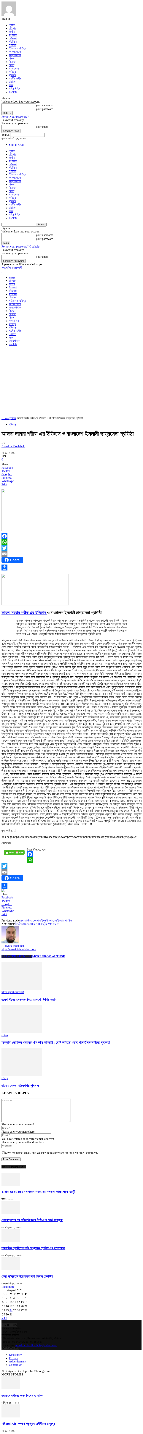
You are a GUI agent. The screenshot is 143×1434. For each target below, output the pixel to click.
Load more (7, 1286)
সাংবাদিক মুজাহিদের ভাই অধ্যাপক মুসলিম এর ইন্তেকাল (33, 1248)
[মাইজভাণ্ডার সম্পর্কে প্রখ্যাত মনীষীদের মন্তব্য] (10, 1416)
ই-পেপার (13, 91)
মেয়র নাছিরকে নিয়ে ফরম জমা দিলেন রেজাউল (27, 1276)
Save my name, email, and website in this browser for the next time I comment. (51, 1152)
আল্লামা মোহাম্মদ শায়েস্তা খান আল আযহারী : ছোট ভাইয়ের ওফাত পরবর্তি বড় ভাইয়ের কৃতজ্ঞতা (55, 1042)
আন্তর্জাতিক (15, 55)
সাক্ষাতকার (14, 68)
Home (5, 418)
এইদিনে (12, 81)
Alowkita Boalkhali (13, 446)
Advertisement (17, 1361)
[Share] (71, 567)
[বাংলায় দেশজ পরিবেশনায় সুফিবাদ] (21, 1074)
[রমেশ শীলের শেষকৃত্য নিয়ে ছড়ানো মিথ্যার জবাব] (21, 988)
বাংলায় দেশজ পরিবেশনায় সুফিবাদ (20, 1085)
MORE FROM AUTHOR (48, 956)
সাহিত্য (12, 71)
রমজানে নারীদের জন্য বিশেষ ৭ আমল (22, 1395)
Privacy (13, 1358)
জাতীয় (12, 31)
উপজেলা (13, 35)
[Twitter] (71, 548)
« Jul (4, 1318)
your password (44, 109)
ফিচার (11, 65)
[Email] (71, 554)
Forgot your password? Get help (20, 246)
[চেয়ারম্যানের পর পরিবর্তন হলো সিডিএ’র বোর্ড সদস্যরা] (10, 1212)
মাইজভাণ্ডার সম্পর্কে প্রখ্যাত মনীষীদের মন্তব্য (28, 1424)
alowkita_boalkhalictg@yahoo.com (36, 1345)
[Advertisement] (45, 354)
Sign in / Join (16, 144)
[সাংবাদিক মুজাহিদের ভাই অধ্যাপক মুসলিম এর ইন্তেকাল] (10, 1241)
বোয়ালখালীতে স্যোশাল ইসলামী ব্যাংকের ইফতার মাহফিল (46, 920)
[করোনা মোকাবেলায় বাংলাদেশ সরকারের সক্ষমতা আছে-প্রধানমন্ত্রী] (10, 1184)
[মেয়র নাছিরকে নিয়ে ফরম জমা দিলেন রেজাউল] (10, 1269)
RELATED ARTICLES (16, 956)
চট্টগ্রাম (12, 28)
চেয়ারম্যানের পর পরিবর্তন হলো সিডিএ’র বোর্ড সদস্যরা (32, 1220)
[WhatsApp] (71, 542)
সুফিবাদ (12, 75)
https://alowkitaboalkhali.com (18, 949)
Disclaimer (15, 1354)
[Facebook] (71, 536)
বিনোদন (12, 61)
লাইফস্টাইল (14, 88)
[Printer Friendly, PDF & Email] (14, 853)
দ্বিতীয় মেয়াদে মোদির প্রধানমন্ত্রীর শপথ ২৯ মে (37, 923)
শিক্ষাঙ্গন (12, 45)
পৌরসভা (13, 38)
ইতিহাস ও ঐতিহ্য (17, 48)
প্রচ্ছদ (12, 25)
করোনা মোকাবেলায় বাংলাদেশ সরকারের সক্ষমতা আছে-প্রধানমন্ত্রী (38, 1192)
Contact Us (15, 1364)
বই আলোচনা (15, 51)
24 (10, 1310)
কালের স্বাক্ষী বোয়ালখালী (12, 992)
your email (42, 126)
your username (44, 105)
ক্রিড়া (12, 58)
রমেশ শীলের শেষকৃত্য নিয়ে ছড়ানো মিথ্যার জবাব (28, 999)
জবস (11, 85)
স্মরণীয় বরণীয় (15, 78)
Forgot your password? (15, 116)
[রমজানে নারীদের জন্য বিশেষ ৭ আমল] (10, 1388)
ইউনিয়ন (13, 41)
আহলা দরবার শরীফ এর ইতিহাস (24, 612)
